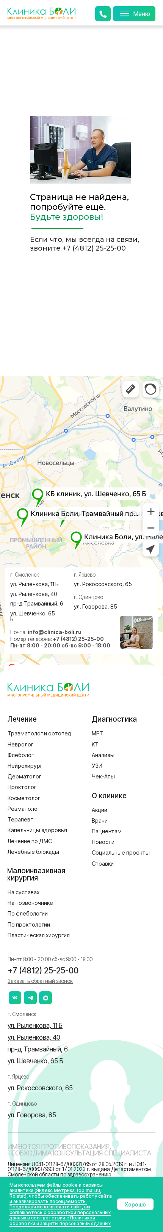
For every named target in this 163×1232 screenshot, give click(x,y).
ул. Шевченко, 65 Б (32, 616)
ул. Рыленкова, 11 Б (34, 584)
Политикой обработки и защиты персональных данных (60, 1220)
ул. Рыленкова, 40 (33, 594)
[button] (40, 981)
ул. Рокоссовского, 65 (103, 584)
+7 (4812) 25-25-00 (94, 248)
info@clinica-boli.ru (55, 632)
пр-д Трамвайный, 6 (36, 603)
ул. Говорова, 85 (95, 606)
